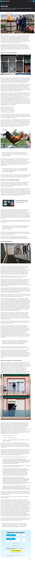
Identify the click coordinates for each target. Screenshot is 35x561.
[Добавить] (33, 1)
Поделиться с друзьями (15, 552)
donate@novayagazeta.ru (18, 555)
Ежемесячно (11, 535)
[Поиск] (31, 1)
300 (20, 541)
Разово (20, 535)
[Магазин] (29, 1)
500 (10, 541)
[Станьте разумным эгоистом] (16, 202)
